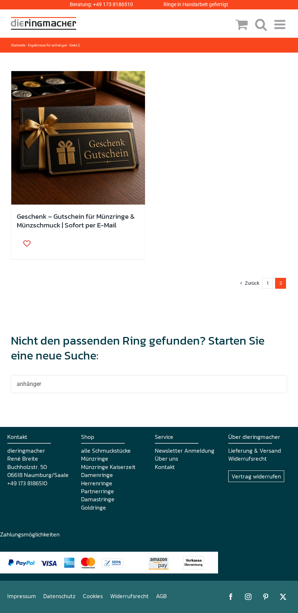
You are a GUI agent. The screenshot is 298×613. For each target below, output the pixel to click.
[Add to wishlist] (24, 243)
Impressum (21, 596)
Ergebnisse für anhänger (47, 45)
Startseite (18, 45)
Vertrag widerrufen (256, 476)
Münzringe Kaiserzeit (108, 466)
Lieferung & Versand (254, 450)
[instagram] (248, 596)
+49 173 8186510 (113, 4)
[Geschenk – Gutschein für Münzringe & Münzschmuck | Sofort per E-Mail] (78, 138)
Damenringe (97, 474)
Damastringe (97, 499)
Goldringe (93, 507)
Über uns (166, 458)
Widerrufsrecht (247, 458)
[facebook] (230, 596)
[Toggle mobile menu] (280, 24)
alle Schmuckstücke (106, 450)
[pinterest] (265, 596)
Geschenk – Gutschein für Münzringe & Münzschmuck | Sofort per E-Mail (76, 220)
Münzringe (94, 458)
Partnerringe (97, 491)
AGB (161, 596)
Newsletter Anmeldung (184, 450)
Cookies (93, 596)
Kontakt (165, 466)
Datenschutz (59, 596)
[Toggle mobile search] (261, 24)
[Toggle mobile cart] (242, 24)
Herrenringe (96, 483)
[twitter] (283, 596)
